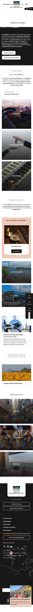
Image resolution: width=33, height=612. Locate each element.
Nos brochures (7, 518)
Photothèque (7, 521)
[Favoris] (22, 4)
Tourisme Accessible (9, 527)
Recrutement (7, 530)
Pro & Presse (6, 524)
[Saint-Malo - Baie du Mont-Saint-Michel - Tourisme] (16, 4)
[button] (19, 4)
